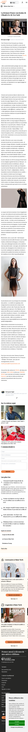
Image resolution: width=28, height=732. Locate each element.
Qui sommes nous (6, 669)
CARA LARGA (10, 372)
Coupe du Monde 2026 (8, 534)
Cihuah (24, 55)
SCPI (3, 698)
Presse (3, 685)
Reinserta (3, 376)
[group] (17, 2)
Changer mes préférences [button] (17, 727)
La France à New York (8, 539)
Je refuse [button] (17, 724)
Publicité (4, 682)
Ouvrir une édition (6, 678)
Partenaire (4, 680)
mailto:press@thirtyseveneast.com (10, 363)
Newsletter (4, 672)
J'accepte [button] (17, 721)
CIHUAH (17, 370)
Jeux (3, 704)
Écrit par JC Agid (5, 39)
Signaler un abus (6, 689)
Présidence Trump (7, 543)
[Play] (17, 2)
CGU (3, 687)
